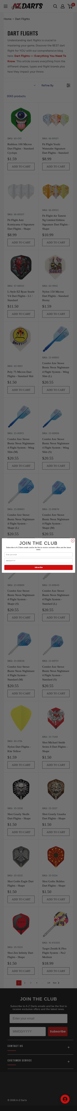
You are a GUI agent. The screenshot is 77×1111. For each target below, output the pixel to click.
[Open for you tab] (65, 1099)
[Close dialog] (72, 540)
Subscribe (38, 567)
